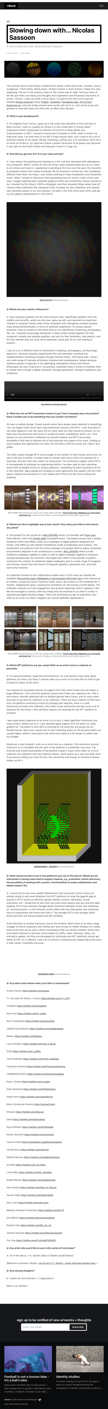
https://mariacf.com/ (44, 1104)
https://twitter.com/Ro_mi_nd (35, 1225)
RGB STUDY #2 (46, 300)
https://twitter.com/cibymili (34, 1149)
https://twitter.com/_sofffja (27, 1051)
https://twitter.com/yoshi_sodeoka (41, 1059)
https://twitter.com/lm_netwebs (35, 1172)
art (8, 21)
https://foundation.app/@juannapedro (42, 1142)
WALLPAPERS (50, 535)
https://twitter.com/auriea (35, 990)
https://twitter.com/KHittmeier (37, 1127)
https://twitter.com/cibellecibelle (46, 1028)
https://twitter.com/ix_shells (31, 1013)
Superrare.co (13, 105)
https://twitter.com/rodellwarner (39, 1180)
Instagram (55, 102)
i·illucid (11, 5)
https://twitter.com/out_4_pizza (39, 1044)
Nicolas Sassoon (24, 102)
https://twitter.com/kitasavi (30, 1112)
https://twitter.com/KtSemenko (39, 1089)
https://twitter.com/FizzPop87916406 (36, 1240)
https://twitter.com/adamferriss (36, 1096)
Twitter (45, 102)
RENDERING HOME (46, 974)
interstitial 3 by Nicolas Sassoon (54, 404)
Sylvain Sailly (39, 538)
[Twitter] (39, 1399)
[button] (101, 6)
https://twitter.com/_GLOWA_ (31, 1165)
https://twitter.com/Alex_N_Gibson (38, 1187)
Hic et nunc (86, 102)
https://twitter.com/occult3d (39, 1021)
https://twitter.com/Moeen (28, 1036)
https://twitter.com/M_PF (51, 1210)
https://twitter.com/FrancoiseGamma (45, 1066)
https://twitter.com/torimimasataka (45, 1074)
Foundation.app (70, 102)
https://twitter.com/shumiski (39, 1134)
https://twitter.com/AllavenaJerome (43, 1233)
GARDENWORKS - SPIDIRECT (46, 867)
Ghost (15, 1404)
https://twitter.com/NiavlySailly (37, 1195)
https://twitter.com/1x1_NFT (55, 998)
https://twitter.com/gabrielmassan (42, 1157)
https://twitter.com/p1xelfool (31, 1006)
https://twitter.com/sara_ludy (33, 1202)
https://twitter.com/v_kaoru (36, 1081)
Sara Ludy (90, 535)
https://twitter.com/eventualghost (37, 1217)
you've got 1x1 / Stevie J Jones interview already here (66, 1263)
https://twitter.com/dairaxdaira (29, 1119)
